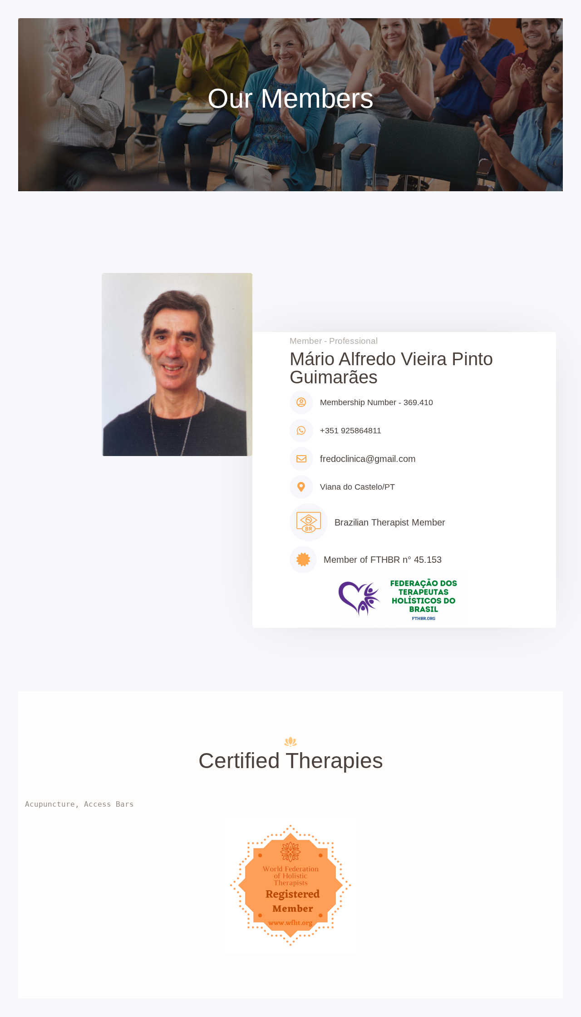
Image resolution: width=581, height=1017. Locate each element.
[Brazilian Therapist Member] (309, 522)
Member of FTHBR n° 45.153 (383, 560)
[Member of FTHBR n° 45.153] (303, 559)
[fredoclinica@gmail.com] (301, 459)
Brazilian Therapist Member (390, 522)
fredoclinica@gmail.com (368, 459)
